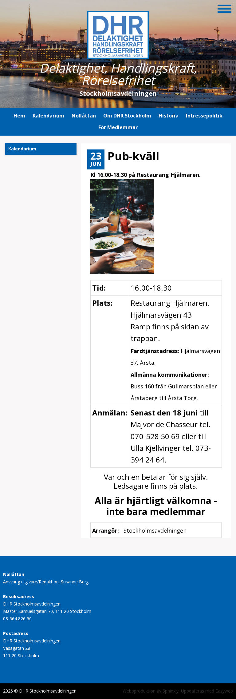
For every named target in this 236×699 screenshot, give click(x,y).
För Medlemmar (118, 127)
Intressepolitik (204, 115)
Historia (169, 115)
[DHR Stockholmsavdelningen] (118, 56)
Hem (19, 115)
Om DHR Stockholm (127, 115)
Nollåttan (84, 115)
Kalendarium (48, 115)
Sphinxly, (172, 691)
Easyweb (224, 691)
